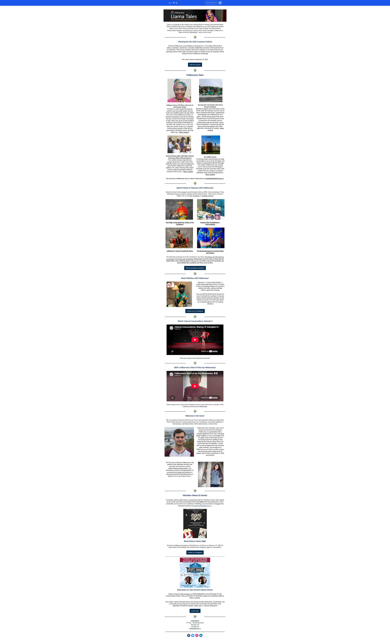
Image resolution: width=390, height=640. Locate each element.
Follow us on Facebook (195, 311)
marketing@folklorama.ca (214, 178)
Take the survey (195, 64)
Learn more (195, 611)
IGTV (190, 196)
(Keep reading (187, 172)
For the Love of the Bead (185, 259)
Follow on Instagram (195, 552)
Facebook (196, 196)
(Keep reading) (184, 132)
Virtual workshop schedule (195, 268)
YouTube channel (207, 196)
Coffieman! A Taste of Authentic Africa (180, 251)
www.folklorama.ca (195, 629)
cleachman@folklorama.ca (202, 506)
